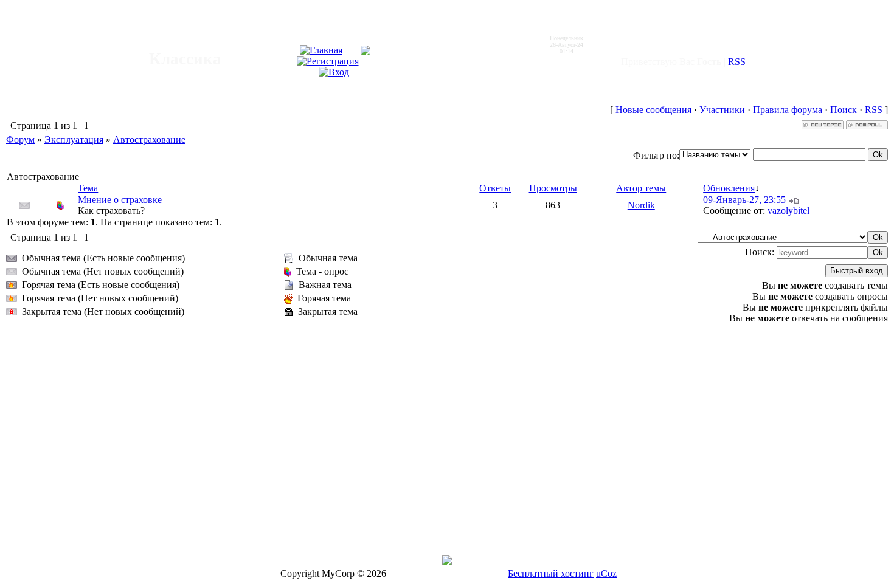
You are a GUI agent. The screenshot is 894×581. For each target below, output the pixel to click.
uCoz (606, 573)
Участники (722, 110)
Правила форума (787, 110)
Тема (88, 188)
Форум (20, 139)
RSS (737, 62)
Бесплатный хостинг (551, 573)
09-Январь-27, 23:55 (744, 199)
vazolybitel (788, 210)
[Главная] (321, 50)
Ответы (495, 188)
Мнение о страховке (120, 199)
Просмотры (553, 188)
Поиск (843, 110)
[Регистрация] (328, 61)
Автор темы (641, 188)
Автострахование (149, 139)
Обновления (729, 188)
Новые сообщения (653, 110)
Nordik (641, 205)
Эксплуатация (73, 139)
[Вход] (334, 72)
